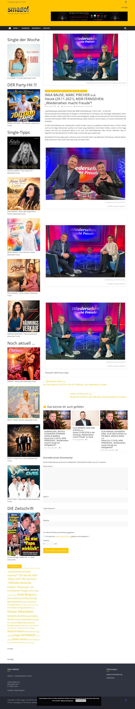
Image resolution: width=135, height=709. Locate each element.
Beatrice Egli (31, 598)
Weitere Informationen (67, 700)
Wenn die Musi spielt (29, 642)
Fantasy (32, 608)
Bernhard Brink (14, 601)
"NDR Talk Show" (29, 579)
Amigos (24, 590)
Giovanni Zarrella (16, 615)
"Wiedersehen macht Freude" (84, 106)
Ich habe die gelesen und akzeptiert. (67, 536)
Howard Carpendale (23, 619)
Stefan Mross (19, 639)
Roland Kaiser (15, 631)
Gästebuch (36, 28)
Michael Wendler (12, 628)
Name (46, 496)
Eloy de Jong (34, 605)
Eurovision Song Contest (18, 607)
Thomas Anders (33, 639)
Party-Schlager (66, 91)
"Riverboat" (23, 587)
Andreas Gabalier (12, 595)
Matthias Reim (20, 625)
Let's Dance (12, 623)
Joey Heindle (35, 619)
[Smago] (9, 28)
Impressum (111, 678)
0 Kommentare (67, 106)
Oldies (48, 91)
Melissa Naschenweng (31, 625)
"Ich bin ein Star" (28, 575)
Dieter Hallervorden (25, 605)
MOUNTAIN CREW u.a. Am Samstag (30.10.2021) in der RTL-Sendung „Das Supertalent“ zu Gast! (75, 383)
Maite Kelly (22, 622)
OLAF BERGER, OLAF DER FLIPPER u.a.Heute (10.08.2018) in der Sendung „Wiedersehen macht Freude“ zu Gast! (84, 432)
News (15, 28)
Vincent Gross (17, 642)
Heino (27, 616)
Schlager (76, 91)
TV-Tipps (83, 91)
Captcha (46, 540)
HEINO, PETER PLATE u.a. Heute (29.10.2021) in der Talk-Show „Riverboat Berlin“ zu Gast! (99, 395)
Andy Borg (24, 594)
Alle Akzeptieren (81, 701)
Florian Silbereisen (20, 611)
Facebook (25, 28)
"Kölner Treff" (13, 578)
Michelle (19, 628)
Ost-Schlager (56, 91)
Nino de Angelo (30, 628)
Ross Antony (29, 631)
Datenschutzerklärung (63, 536)
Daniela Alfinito (28, 602)
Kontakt (46, 28)
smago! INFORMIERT (24, 635)
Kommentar (48, 466)
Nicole (24, 628)
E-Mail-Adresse (49, 508)
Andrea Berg (33, 591)
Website (46, 520)
